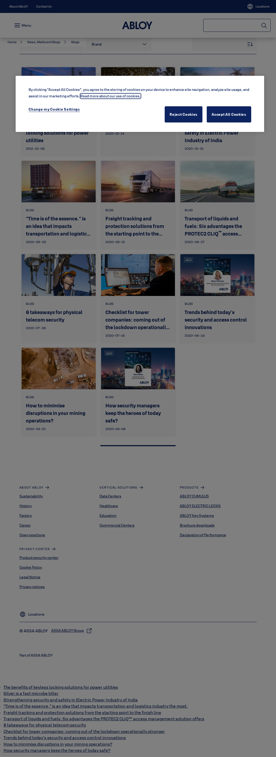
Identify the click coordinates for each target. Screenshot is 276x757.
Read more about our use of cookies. (110, 96)
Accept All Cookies (229, 114)
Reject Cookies (184, 114)
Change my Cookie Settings (54, 109)
